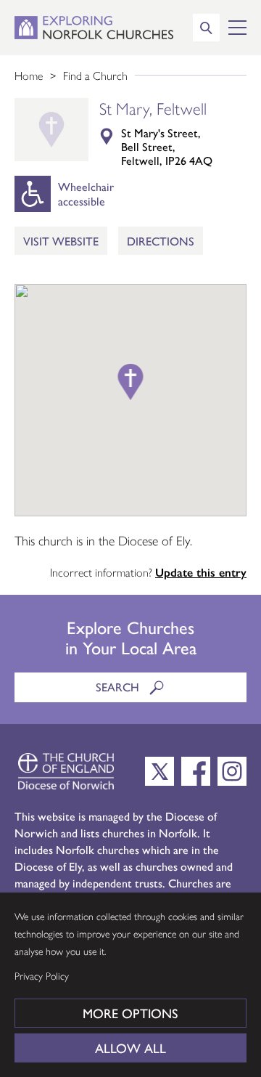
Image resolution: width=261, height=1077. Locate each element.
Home (28, 75)
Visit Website (61, 240)
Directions (160, 240)
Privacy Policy (41, 975)
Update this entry (200, 572)
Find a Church (95, 75)
